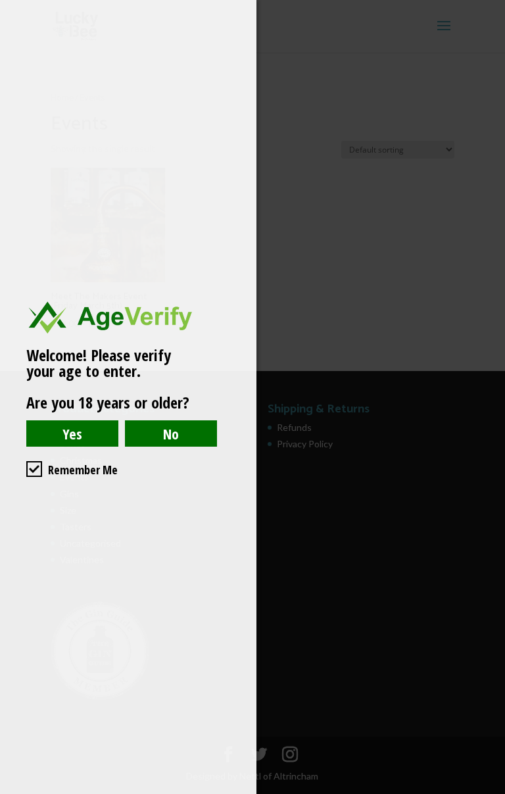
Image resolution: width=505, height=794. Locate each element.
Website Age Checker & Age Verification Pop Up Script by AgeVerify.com (488, 790)
